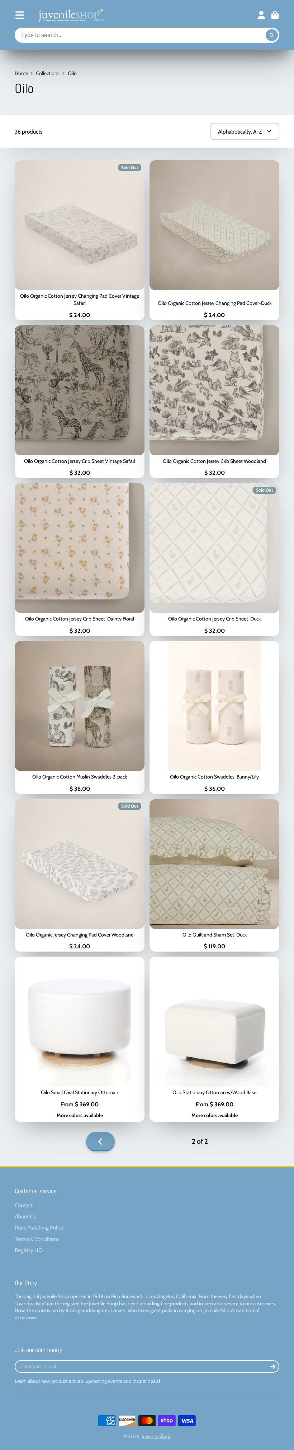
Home (21, 73)
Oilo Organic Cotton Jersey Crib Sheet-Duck (214, 559)
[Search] (272, 35)
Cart (275, 15)
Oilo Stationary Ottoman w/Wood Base (214, 1039)
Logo (70, 15)
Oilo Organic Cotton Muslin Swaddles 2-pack (79, 717)
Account (261, 15)
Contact (24, 1205)
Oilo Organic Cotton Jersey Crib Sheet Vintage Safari (79, 401)
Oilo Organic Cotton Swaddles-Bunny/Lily (214, 717)
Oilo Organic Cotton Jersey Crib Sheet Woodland (214, 401)
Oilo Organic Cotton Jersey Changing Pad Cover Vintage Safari (79, 240)
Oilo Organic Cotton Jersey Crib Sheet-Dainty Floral (79, 559)
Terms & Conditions (37, 1239)
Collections (48, 73)
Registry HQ (29, 1250)
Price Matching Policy (39, 1227)
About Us (25, 1216)
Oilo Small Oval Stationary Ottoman (79, 1039)
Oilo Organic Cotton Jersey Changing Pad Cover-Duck (214, 240)
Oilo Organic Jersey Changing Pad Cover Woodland (79, 875)
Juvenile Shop (156, 1436)
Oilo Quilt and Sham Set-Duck (214, 875)
